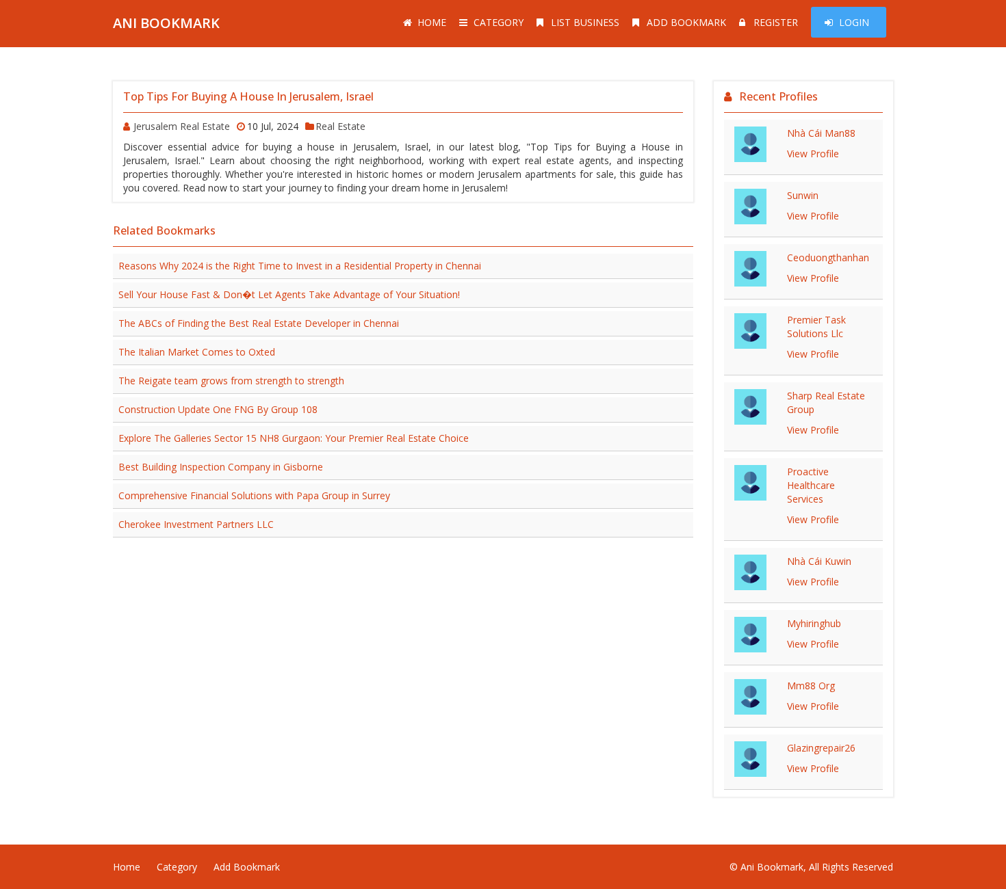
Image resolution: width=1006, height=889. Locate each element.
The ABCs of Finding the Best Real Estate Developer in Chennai (258, 323)
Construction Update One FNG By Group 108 (218, 409)
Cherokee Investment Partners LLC (196, 524)
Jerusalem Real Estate (181, 126)
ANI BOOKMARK (166, 23)
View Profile (813, 153)
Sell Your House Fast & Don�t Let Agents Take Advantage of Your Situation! (289, 294)
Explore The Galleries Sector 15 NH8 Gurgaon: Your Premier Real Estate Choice (293, 438)
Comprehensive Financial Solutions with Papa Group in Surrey (254, 495)
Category (499, 22)
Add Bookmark (686, 22)
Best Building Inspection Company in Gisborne (220, 466)
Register (775, 22)
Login (854, 22)
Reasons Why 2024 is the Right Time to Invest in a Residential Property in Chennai (299, 265)
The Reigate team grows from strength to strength (231, 380)
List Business (585, 22)
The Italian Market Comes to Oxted (196, 351)
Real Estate (340, 126)
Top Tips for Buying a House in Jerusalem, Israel (248, 96)
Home (431, 22)
